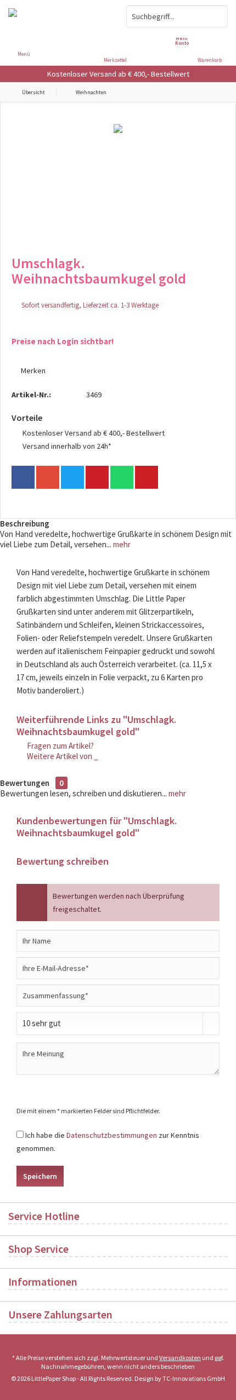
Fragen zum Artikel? (59, 746)
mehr (121, 544)
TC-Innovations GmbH (193, 1378)
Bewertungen (24, 783)
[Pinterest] (97, 477)
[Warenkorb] (212, 38)
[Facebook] (23, 477)
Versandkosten (180, 1357)
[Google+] (47, 477)
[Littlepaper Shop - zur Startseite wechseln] (59, 16)
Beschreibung (24, 523)
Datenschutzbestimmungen (111, 1135)
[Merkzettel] (118, 38)
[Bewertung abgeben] (118, 293)
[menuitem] (212, 46)
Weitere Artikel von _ (61, 756)
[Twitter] (72, 477)
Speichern (40, 1176)
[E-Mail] (146, 477)
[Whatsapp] (121, 477)
